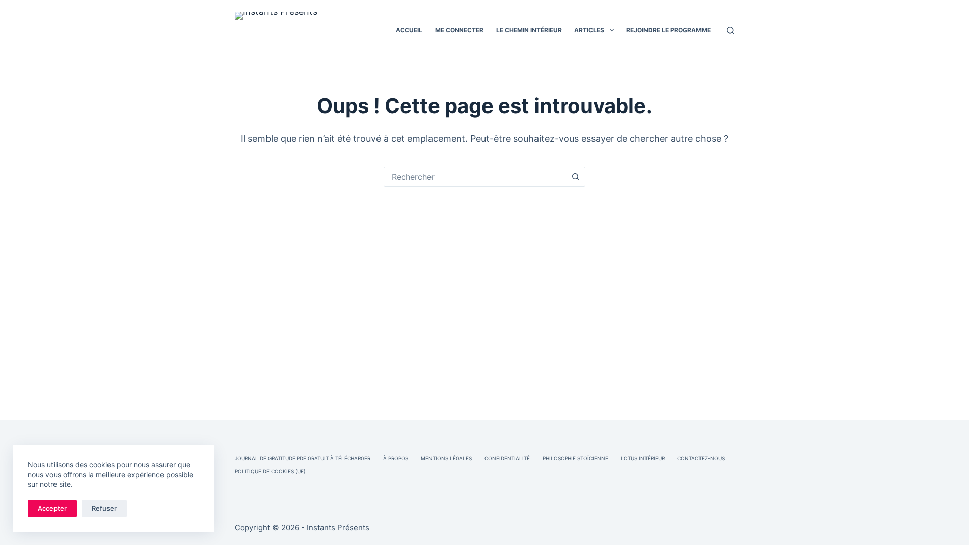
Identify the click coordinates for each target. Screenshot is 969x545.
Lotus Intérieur (643, 458)
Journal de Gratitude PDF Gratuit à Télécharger (302, 458)
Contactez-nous (701, 458)
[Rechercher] (730, 30)
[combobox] (475, 177)
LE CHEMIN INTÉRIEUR (529, 30)
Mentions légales (446, 458)
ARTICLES (589, 30)
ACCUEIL (409, 30)
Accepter (52, 508)
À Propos (395, 458)
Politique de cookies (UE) (270, 471)
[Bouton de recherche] (575, 176)
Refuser (104, 508)
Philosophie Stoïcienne (575, 458)
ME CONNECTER (459, 30)
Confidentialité (507, 458)
